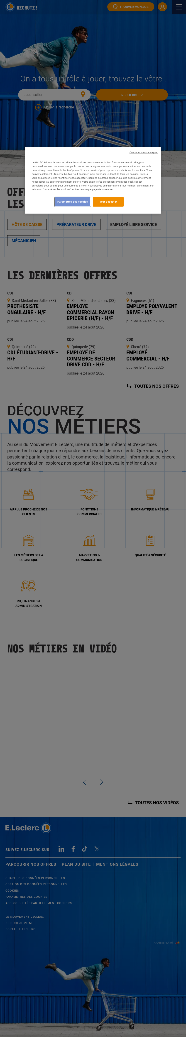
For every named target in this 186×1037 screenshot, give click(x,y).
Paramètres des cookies (72, 201)
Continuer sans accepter (144, 152)
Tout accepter (108, 201)
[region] (93, 180)
